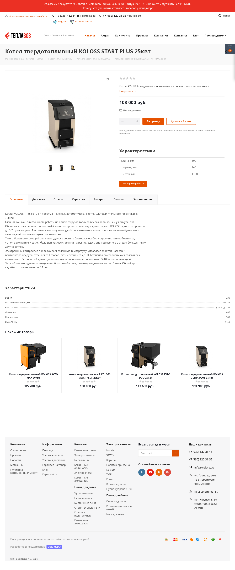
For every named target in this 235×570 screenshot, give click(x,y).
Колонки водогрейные (82, 514)
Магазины (16, 464)
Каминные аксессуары (81, 479)
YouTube (150, 472)
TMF (108, 474)
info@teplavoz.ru (204, 467)
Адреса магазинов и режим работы (28, 16)
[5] (134, 78)
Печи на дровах (116, 501)
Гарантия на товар (54, 464)
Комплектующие (116, 484)
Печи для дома (85, 487)
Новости (15, 460)
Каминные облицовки (81, 466)
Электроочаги (83, 472)
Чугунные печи (84, 493)
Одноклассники (159, 472)
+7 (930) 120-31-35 (114, 15)
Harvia (110, 450)
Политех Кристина (118, 464)
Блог (45, 469)
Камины (80, 444)
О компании (18, 450)
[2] (124, 78)
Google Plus (167, 472)
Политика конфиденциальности (24, 471)
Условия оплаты (52, 455)
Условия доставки (53, 460)
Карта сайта (49, 474)
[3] (127, 78)
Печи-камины (83, 498)
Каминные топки (85, 450)
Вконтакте (141, 472)
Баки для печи (115, 514)
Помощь (47, 450)
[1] (121, 78)
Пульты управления (119, 489)
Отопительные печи (87, 507)
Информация (52, 444)
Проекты (15, 455)
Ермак (110, 479)
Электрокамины (84, 455)
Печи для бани (117, 495)
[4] (130, 78)
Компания (17, 444)
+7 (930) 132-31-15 (68, 15)
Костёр (110, 469)
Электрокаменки (118, 444)
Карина (111, 460)
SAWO (110, 455)
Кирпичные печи (85, 502)
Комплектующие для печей (119, 507)
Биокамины (81, 460)
